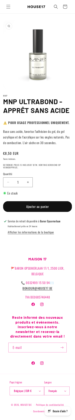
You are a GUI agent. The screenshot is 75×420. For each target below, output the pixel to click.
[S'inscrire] (61, 347)
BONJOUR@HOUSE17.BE (37, 288)
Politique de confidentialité (50, 404)
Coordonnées (39, 411)
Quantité (7, 174)
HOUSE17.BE (26, 404)
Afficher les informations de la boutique (31, 232)
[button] (8, 6)
